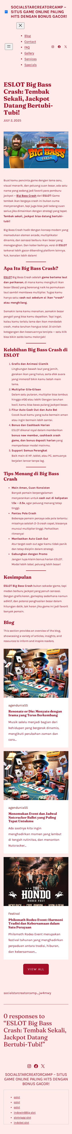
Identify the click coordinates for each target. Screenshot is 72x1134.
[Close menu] (20, 25)
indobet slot (21, 1122)
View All (36, 969)
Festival (14, 913)
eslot (17, 1097)
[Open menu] (9, 46)
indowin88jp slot (25, 1112)
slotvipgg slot (22, 1117)
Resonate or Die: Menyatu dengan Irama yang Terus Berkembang (35, 713)
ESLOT (8, 277)
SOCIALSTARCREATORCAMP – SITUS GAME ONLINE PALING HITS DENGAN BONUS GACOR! (39, 12)
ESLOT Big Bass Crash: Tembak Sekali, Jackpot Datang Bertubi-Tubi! (28, 98)
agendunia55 (18, 705)
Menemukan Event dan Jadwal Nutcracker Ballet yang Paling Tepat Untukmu (32, 817)
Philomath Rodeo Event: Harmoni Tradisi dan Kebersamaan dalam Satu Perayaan (35, 923)
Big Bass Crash (26, 195)
